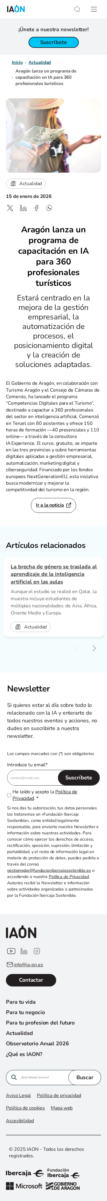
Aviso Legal (18, 1095)
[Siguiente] (94, 649)
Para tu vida (21, 1001)
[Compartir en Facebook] (36, 208)
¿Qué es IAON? (24, 1054)
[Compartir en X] (10, 208)
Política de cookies (25, 1108)
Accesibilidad (20, 1121)
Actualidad (40, 62)
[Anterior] (77, 649)
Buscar (84, 1077)
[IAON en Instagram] (37, 951)
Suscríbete (53, 42)
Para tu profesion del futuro (40, 1022)
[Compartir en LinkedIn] (23, 208)
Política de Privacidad (69, 877)
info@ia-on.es (28, 965)
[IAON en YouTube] (10, 951)
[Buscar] (77, 9)
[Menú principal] (94, 9)
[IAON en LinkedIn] (24, 951)
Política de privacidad (59, 1095)
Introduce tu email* (27, 765)
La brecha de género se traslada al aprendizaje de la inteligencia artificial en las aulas (54, 574)
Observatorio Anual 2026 (37, 1043)
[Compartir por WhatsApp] (49, 208)
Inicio (17, 62)
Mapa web (62, 1108)
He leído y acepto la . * (44, 795)
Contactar (31, 980)
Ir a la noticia (50, 505)
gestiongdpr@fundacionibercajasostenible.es (49, 870)
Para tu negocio (25, 1012)
